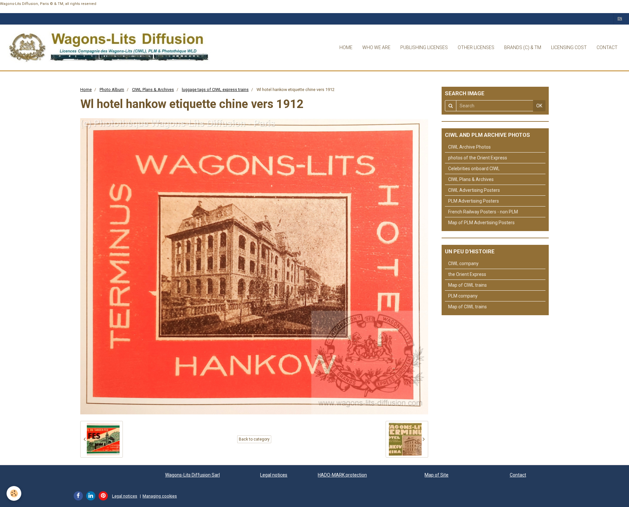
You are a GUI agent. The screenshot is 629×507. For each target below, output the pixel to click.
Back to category (254, 439)
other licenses (476, 47)
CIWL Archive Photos (469, 147)
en (620, 18)
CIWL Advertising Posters (474, 190)
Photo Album (112, 89)
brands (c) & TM (522, 47)
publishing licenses (424, 47)
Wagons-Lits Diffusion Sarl (192, 475)
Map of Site (436, 475)
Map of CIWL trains (467, 285)
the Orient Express (467, 274)
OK (539, 105)
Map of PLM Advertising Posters (481, 222)
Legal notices (273, 475)
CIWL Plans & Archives (153, 89)
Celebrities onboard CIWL (474, 168)
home (346, 47)
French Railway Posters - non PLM (483, 211)
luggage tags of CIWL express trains (215, 89)
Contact (518, 475)
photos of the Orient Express (477, 157)
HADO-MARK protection (342, 475)
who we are (376, 47)
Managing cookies (160, 496)
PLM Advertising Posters (473, 201)
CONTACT (607, 47)
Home (86, 89)
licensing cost (569, 47)
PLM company (463, 296)
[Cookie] (14, 493)
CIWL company (463, 263)
